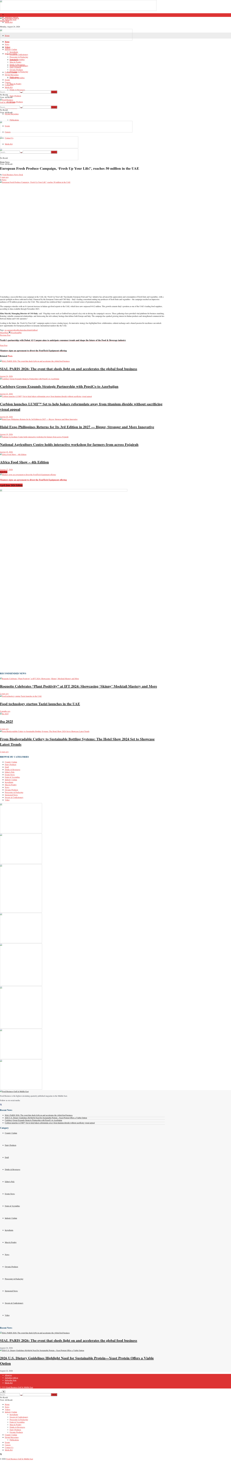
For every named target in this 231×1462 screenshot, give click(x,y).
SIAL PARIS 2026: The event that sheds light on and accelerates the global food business (68, 368)
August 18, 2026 (6, 452)
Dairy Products (15, 95)
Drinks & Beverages (17, 89)
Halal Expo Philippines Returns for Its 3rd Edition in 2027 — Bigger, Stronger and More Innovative (77, 426)
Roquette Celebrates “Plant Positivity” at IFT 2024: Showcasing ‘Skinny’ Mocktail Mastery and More (78, 686)
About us (8, 14)
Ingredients (14, 52)
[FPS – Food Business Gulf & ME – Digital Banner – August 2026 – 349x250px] (21, 863)
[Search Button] (21, 92)
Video (7, 800)
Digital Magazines (12, 114)
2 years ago (4, 177)
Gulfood (34, 330)
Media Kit (9, 22)
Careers (8, 82)
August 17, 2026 (6, 469)
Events (7, 79)
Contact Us (9, 85)
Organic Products (16, 102)
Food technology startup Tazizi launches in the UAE (40, 703)
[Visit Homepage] (82, 23)
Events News (10, 774)
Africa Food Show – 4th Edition (24, 462)
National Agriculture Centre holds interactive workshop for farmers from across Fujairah (69, 444)
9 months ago (5, 711)
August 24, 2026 (6, 376)
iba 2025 (6, 721)
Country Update (11, 72)
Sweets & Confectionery (19, 54)
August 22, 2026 (6, 393)
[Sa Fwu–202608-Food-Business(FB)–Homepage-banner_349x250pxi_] (21, 832)
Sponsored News (11, 795)
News (7, 44)
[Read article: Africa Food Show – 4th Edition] (82, 454)
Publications (14, 120)
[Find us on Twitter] (1, 1104)
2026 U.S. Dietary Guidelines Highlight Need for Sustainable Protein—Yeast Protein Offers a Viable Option (46, 1117)
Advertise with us (11, 1377)
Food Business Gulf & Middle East (19, 1387)
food (16, 330)
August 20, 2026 (6, 416)
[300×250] (21, 1058)
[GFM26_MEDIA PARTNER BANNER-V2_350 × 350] (21, 985)
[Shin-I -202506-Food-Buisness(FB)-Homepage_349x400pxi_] (21, 911)
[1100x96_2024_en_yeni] (66, 39)
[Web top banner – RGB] (78, 10)
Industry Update (11, 49)
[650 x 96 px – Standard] (39, 159)
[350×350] (21, 1027)
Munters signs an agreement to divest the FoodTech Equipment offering (33, 479)
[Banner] (39, 147)
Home (7, 35)
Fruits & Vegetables (17, 59)
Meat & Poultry (15, 83)
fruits (29, 330)
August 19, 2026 (6, 434)
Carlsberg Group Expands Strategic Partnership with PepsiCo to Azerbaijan (59, 386)
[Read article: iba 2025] (82, 713)
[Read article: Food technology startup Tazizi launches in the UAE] (82, 696)
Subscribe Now (10, 19)
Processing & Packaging (19, 71)
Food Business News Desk (12, 174)
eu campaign (9, 330)
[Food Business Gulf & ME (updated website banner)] (21, 942)
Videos (7, 47)
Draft (7, 767)
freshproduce (22, 330)
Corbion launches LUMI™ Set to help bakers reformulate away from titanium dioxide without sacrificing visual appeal (50, 1122)
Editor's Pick (9, 772)
